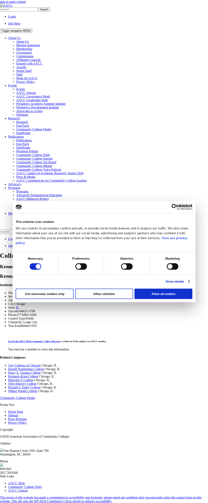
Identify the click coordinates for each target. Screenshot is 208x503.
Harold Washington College (26, 369)
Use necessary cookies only (44, 293)
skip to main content (13, 1)
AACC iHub (16, 483)
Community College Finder (17, 398)
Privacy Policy (17, 422)
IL (17, 307)
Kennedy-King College (23, 376)
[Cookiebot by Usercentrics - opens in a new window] (174, 207)
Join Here (14, 23)
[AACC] (6, 5)
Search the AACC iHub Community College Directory (34, 341)
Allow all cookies (164, 293)
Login (12, 16)
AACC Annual (18, 490)
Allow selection (104, 293)
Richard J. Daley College (24, 387)
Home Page (15, 411)
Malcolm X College (21, 380)
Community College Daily (25, 487)
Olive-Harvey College (22, 383)
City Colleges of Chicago (24, 365)
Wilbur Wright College (22, 391)
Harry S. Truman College (24, 372)
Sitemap (13, 415)
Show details (175, 281)
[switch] (81, 266)
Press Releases (17, 419)
